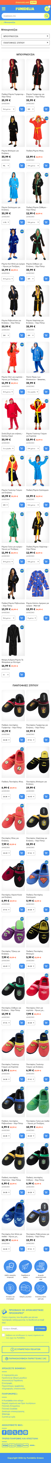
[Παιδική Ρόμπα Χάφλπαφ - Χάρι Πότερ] (38, 527)
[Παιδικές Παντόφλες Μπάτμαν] (38, 932)
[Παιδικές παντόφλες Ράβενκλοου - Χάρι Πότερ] (13, 1101)
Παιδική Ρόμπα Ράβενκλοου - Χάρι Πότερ (13, 604)
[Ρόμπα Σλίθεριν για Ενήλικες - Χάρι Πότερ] (38, 244)
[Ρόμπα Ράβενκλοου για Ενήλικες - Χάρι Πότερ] (13, 301)
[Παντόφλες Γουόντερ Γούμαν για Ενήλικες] (38, 1045)
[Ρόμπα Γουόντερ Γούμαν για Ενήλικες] (13, 471)
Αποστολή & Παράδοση (12, 1380)
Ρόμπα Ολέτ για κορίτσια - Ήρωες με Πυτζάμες (12, 378)
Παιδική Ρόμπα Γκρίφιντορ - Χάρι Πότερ (13, 95)
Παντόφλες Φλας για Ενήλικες (10, 839)
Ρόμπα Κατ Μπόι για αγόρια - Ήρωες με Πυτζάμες (13, 265)
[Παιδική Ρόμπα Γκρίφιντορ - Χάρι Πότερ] (13, 75)
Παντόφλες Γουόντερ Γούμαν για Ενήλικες (35, 1065)
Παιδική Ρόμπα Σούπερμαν (37, 490)
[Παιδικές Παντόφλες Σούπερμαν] (38, 875)
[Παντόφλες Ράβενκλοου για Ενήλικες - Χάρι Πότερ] (38, 1214)
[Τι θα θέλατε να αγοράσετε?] (3, 9)
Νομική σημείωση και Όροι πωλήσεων (19, 1403)
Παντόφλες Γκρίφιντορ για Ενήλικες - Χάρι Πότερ (37, 726)
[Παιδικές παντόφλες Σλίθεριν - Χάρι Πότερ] (38, 1158)
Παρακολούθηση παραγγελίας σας (27, 1358)
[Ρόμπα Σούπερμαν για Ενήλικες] (13, 188)
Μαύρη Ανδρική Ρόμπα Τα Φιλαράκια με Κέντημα (12, 661)
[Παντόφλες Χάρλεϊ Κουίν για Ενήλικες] (13, 875)
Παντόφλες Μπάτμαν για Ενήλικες (36, 782)
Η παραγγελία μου (10, 1375)
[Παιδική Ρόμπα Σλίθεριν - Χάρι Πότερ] (38, 188)
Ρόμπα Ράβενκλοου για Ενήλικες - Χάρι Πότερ (11, 321)
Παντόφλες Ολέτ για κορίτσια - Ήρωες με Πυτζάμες (34, 1009)
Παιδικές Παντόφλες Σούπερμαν (34, 896)
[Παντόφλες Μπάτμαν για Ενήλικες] (38, 762)
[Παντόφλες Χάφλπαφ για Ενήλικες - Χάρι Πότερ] (38, 819)
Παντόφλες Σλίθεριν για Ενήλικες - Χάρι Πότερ (11, 1009)
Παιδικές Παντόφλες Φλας (12, 781)
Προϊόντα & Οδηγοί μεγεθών (14, 1378)
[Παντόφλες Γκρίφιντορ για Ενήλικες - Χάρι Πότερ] (38, 705)
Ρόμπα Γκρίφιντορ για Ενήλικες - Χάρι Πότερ (35, 95)
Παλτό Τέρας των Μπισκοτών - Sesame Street (35, 378)
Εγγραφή (40, 1328)
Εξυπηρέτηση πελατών (27, 1349)
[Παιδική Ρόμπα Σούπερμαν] (38, 471)
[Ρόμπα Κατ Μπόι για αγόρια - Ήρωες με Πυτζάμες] (13, 244)
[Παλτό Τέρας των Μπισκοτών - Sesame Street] (38, 357)
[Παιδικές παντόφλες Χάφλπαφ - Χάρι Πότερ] (13, 1158)
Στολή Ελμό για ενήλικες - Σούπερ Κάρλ (12, 434)
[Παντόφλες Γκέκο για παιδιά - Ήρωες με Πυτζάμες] (38, 1101)
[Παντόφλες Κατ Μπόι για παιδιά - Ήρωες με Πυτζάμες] (13, 1214)
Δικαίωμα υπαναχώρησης (13, 1411)
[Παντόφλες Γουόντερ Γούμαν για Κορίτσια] (13, 1045)
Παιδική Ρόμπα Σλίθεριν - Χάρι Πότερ (36, 208)
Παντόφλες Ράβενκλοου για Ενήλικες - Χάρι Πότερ (37, 1235)
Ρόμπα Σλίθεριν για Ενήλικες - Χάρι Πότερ (35, 265)
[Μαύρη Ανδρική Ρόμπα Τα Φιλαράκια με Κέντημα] (13, 640)
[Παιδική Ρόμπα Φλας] (38, 131)
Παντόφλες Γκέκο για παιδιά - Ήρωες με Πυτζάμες (37, 1122)
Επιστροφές (7, 1383)
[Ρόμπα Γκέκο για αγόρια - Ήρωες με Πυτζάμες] (13, 527)
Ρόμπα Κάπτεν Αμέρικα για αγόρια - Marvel (37, 604)
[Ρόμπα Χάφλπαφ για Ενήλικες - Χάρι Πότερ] (38, 301)
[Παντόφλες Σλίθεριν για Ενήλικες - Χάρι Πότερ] (13, 988)
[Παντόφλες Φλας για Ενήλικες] (13, 819)
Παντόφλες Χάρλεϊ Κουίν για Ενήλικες (12, 896)
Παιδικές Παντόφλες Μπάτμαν (34, 952)
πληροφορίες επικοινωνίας (13, 1388)
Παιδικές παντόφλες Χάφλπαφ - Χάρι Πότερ (11, 1178)
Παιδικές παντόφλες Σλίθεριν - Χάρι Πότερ (35, 1178)
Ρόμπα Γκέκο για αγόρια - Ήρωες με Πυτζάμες (12, 547)
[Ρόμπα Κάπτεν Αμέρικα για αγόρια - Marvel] (38, 584)
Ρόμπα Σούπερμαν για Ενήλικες (11, 208)
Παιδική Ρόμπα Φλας (35, 151)
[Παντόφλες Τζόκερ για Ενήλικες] (13, 932)
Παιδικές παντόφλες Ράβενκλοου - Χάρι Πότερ (12, 1122)
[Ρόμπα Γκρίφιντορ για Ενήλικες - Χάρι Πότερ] (38, 75)
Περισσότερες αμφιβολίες (13, 1386)
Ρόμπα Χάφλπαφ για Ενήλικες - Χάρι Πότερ (35, 321)
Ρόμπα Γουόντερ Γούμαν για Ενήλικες (12, 491)
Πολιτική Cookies (9, 1408)
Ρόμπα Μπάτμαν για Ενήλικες (10, 152)
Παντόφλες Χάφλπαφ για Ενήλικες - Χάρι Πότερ (36, 839)
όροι (11, 1338)
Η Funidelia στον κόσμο (12, 1400)
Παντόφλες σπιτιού (14, 43)
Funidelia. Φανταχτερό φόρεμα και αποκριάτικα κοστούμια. (25, 8)
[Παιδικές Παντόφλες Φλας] (13, 762)
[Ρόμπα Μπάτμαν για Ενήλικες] (13, 131)
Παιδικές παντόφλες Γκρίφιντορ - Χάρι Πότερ (12, 726)
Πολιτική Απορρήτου (11, 1406)
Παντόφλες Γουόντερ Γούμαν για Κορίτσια (10, 1065)
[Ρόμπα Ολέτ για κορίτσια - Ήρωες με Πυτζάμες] (13, 357)
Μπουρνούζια (10, 36)
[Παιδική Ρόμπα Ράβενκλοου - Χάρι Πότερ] (13, 584)
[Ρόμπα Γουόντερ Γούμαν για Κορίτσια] (38, 414)
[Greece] (4, 1432)
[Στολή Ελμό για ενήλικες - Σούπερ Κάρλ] (13, 414)
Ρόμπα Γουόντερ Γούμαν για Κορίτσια (36, 434)
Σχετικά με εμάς (8, 1416)
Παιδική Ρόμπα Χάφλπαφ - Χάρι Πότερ (37, 547)
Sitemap (6, 1414)
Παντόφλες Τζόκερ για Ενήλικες (11, 952)
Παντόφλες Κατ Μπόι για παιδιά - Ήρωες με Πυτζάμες (12, 1235)
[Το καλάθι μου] (47, 8)
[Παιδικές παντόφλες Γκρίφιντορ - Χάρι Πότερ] (13, 705)
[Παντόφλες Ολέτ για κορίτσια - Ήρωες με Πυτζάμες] (38, 988)
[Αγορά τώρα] (22, 109)
